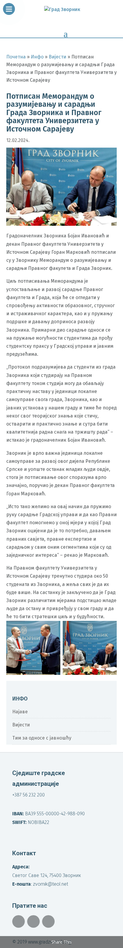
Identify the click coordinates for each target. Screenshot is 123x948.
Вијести (21, 725)
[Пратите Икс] (33, 921)
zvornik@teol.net (50, 884)
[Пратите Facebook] (18, 921)
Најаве (20, 712)
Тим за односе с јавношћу (41, 738)
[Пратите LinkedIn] (48, 921)
